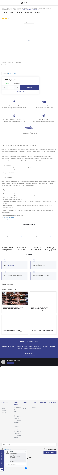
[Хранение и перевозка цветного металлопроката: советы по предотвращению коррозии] (43, 298)
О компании (5, 402)
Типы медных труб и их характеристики (42, 330)
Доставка (34, 409)
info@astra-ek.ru (9, 219)
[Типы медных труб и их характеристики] (43, 321)
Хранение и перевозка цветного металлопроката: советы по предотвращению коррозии (39, 309)
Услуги (25, 402)
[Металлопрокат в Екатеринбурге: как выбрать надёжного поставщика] (15, 298)
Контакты (43, 402)
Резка (24, 406)
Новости (4, 406)
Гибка (24, 408)
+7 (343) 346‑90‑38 (17, 264)
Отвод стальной (12, 73)
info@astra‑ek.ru (12, 265)
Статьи (3, 408)
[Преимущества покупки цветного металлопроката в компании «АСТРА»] (15, 321)
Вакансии (4, 410)
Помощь (34, 402)
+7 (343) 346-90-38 (9, 217)
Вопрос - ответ (35, 411)
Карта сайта (52, 402)
